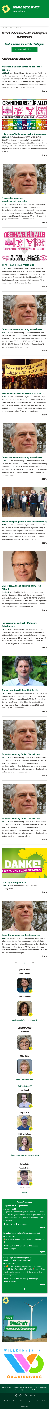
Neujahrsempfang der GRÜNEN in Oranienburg (24, 521)
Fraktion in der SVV (24, 1086)
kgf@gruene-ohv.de (27, 1390)
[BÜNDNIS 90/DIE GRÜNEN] (6, 9)
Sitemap (23, 1401)
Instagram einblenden (24, 49)
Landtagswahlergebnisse (14, 882)
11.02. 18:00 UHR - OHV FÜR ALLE (18, 265)
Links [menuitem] (31, 1395)
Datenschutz (41, 1401)
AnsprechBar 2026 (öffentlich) (15, 1205)
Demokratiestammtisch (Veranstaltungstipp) (21, 1233)
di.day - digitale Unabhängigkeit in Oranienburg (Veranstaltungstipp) (17, 1258)
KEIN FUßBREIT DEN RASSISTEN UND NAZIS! (23, 393)
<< (16, 963)
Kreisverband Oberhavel (11, 28)
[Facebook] (16, 1395)
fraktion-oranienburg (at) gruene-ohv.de (23, 1155)
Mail (23, 1192)
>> (33, 963)
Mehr (43, 91)
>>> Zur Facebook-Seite (24, 1079)
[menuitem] (7, 1401)
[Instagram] (20, 1395)
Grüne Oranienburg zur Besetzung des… (21, 935)
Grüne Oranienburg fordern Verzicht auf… (22, 754)
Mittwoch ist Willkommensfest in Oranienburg (24, 133)
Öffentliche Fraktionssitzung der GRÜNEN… (23, 329)
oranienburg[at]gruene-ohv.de (23, 1020)
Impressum (31, 1401)
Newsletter (7, 1401)
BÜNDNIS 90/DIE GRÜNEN (26, 7)
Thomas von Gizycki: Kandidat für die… (21, 690)
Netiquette (24, 1406)
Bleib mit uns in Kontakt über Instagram (24, 44)
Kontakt (15, 1401)
